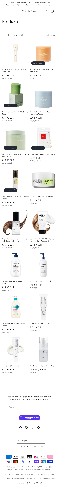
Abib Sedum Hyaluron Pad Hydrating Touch (40, 113)
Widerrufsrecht (49, 479)
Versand (21, 483)
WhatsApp (48, 469)
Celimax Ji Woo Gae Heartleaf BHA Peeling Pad (15, 155)
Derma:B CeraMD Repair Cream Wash (14, 282)
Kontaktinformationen (15, 479)
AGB (39, 479)
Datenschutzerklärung (45, 474)
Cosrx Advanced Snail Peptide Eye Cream (15, 197)
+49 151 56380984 (34, 469)
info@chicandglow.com (16, 469)
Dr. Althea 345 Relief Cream (12, 366)
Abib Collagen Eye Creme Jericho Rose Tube (15, 70)
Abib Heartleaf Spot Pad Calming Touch (15, 113)
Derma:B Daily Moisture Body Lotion (13, 324)
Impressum (31, 479)
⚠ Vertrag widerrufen (35, 483)
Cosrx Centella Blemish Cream (41, 196)
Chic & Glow (15, 474)
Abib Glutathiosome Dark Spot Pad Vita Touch (43, 70)
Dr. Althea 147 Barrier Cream (41, 323)
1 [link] (10, 384)
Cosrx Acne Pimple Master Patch (42, 154)
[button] (6, 11)
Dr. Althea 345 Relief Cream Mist (42, 366)
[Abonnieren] (50, 407)
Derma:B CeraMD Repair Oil (40, 281)
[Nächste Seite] (49, 384)
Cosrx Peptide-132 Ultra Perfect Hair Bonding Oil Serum (14, 240)
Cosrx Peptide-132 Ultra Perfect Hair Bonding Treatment (42, 240)
